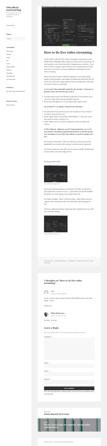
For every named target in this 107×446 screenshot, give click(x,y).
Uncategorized (10, 76)
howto (8, 57)
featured (83, 261)
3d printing (9, 51)
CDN (79, 261)
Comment (48, 337)
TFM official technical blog (13, 8)
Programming (10, 67)
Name (46, 363)
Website (47, 379)
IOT (7, 60)
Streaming (9, 73)
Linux (8, 64)
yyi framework (10, 79)
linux (88, 261)
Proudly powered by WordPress (63, 442)
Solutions (9, 70)
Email (46, 371)
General (8, 54)
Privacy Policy (10, 25)
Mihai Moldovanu (61, 261)
